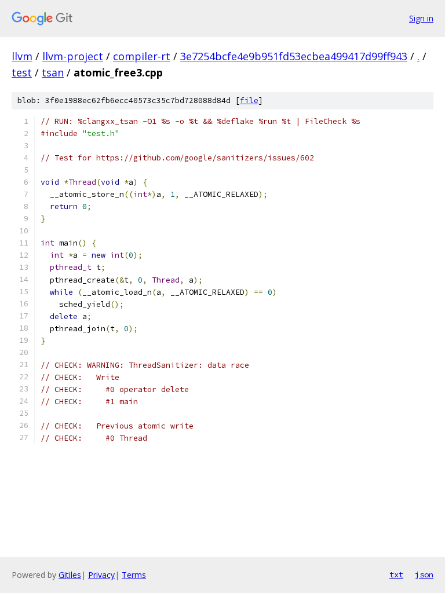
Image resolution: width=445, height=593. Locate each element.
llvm (22, 56)
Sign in (421, 18)
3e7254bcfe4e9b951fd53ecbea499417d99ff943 (293, 56)
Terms (134, 574)
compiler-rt (141, 56)
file (249, 100)
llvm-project (72, 56)
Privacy (101, 574)
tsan (53, 72)
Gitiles (70, 574)
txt (396, 574)
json (424, 574)
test (22, 72)
